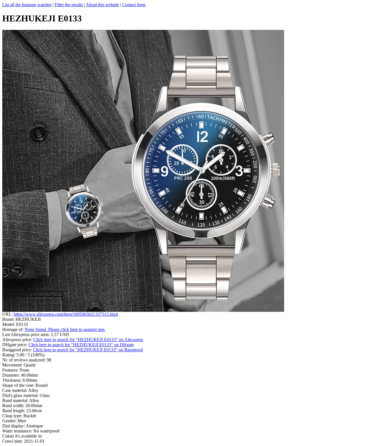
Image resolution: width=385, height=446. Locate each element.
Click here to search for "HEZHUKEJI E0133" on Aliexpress (88, 339)
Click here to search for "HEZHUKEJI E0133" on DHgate (81, 344)
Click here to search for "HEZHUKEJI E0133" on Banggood (88, 349)
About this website (102, 4)
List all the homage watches (27, 4)
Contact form (133, 4)
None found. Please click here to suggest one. (65, 329)
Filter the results (69, 4)
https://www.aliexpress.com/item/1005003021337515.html (66, 314)
